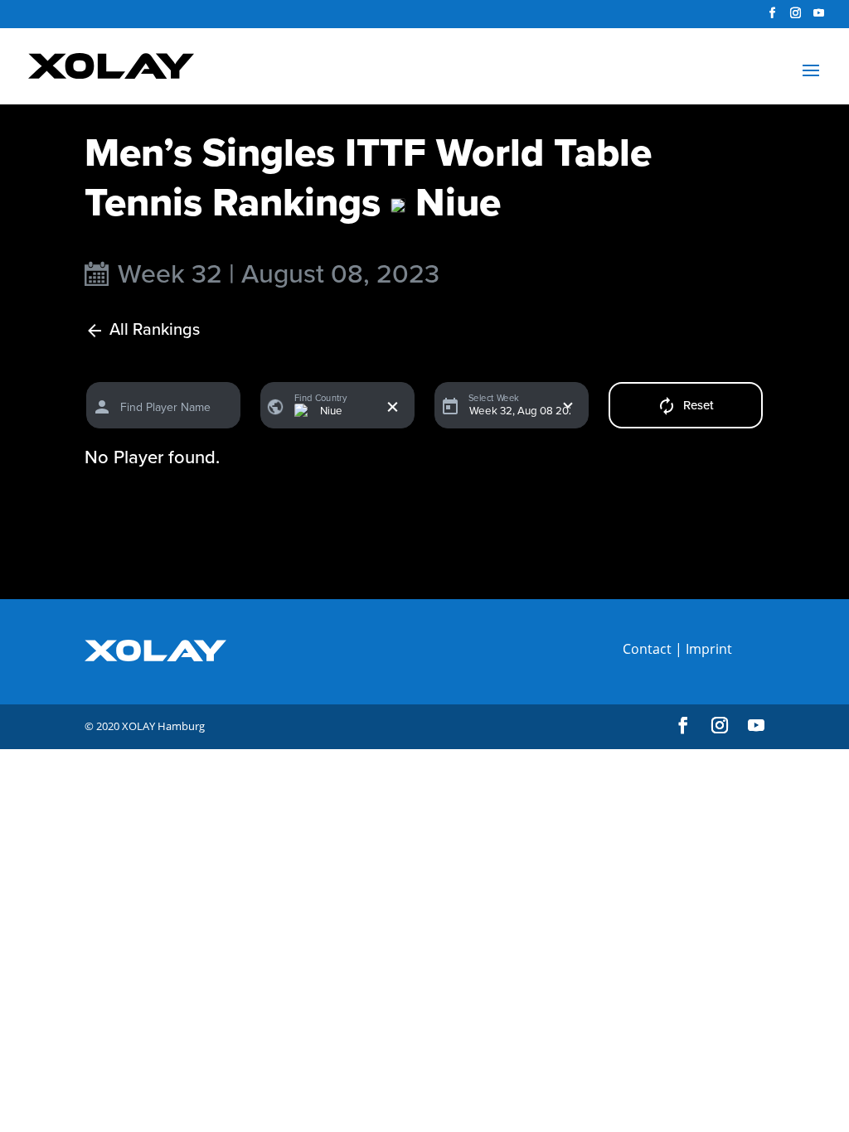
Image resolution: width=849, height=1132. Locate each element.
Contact (647, 649)
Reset (698, 405)
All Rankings (154, 330)
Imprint (709, 649)
